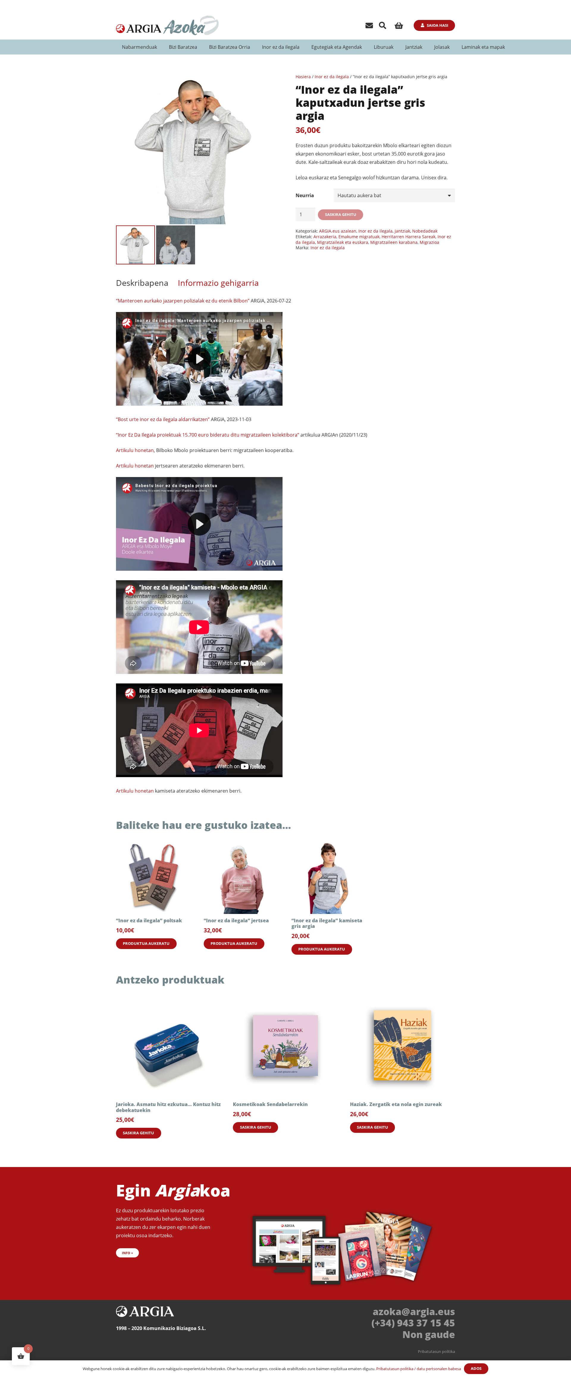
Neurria (305, 195)
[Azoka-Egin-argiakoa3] (344, 1244)
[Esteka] (369, 25)
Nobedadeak (424, 231)
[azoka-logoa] (190, 25)
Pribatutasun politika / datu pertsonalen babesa (418, 1368)
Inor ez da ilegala (332, 76)
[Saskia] (399, 25)
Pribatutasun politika (436, 1351)
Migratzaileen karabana (394, 242)
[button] (382, 25)
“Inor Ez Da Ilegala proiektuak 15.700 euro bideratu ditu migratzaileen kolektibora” (207, 435)
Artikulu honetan (135, 450)
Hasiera (303, 76)
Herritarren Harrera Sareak (408, 236)
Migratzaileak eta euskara (342, 242)
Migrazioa (429, 242)
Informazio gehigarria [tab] (218, 282)
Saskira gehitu (340, 214)
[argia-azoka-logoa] (139, 25)
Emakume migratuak (358, 236)
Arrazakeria (324, 236)
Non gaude (428, 1334)
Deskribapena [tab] (142, 282)
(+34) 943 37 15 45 (413, 1322)
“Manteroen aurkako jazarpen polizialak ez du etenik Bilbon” (183, 300)
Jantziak (402, 231)
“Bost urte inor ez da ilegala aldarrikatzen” (163, 419)
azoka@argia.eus (414, 1311)
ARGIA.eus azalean (337, 231)
